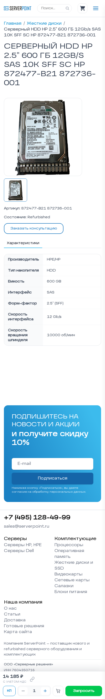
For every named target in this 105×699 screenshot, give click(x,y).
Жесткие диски (44, 24)
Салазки (64, 586)
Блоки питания (70, 592)
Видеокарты (68, 574)
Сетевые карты (72, 580)
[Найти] (67, 8)
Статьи (12, 614)
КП (9, 690)
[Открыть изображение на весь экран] (43, 137)
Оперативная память (69, 554)
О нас (10, 609)
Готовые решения (24, 626)
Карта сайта (18, 632)
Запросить (83, 691)
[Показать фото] (15, 190)
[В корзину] (58, 691)
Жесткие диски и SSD (73, 566)
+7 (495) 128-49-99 (37, 518)
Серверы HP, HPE (23, 545)
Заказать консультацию (33, 228)
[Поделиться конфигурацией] (32, 679)
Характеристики (23, 243)
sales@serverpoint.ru (26, 527)
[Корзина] (82, 8)
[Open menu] (95, 8)
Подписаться (52, 478)
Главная (12, 24)
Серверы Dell (19, 551)
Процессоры (68, 545)
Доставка (15, 620)
